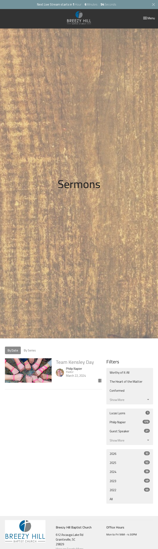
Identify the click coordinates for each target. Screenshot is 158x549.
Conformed (117, 391)
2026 (129, 454)
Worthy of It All (119, 373)
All (111, 499)
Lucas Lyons (129, 413)
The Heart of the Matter (126, 382)
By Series (30, 350)
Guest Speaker (129, 431)
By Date (13, 350)
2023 (129, 481)
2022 (129, 490)
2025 (129, 463)
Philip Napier (129, 422)
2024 (129, 472)
